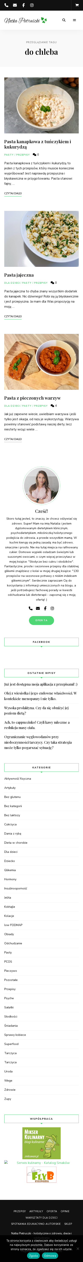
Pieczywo (10, 971)
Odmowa (50, 1255)
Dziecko (9, 861)
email (15, 5)
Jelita (7, 898)
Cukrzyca (10, 824)
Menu (74, 20)
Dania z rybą (12, 834)
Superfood (11, 1044)
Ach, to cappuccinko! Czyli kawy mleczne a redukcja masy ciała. (37, 725)
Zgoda (33, 1255)
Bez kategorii (13, 806)
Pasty (9, 154)
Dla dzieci (12, 282)
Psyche (9, 998)
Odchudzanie (13, 943)
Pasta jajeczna (19, 275)
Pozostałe (11, 980)
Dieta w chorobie (15, 843)
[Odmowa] (78, 1248)
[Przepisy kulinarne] (41, 1143)
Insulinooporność (15, 888)
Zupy (7, 1099)
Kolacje (9, 916)
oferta (41, 620)
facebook (23, 5)
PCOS (8, 962)
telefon (6, 5)
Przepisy (23, 154)
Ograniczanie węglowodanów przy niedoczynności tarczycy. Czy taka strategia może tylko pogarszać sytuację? (38, 742)
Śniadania (11, 1026)
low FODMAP (13, 925)
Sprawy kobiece (15, 1035)
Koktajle (9, 907)
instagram (32, 5)
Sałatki (9, 1007)
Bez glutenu (12, 797)
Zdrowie (10, 1090)
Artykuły (10, 788)
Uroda (8, 1071)
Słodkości (10, 1017)
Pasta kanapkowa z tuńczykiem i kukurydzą (37, 144)
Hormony (10, 879)
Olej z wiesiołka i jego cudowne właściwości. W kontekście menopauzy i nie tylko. (40, 696)
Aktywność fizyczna (17, 779)
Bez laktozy (12, 815)
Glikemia (10, 870)
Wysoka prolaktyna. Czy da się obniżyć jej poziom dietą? (36, 711)
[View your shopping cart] (77, 5)
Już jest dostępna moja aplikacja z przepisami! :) (40, 684)
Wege (8, 1081)
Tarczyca (10, 1053)
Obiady (9, 934)
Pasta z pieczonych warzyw (32, 398)
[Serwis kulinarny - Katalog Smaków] (41, 1163)
